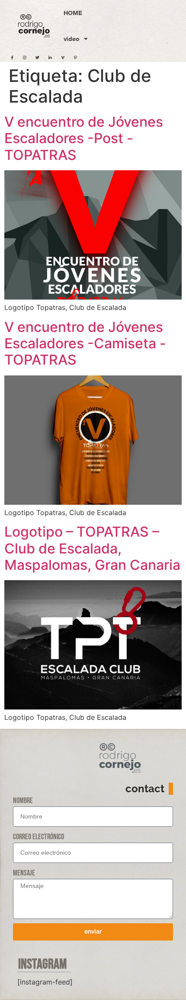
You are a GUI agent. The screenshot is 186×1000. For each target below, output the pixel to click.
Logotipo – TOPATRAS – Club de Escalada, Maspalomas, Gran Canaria (92, 548)
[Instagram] (24, 57)
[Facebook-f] (12, 57)
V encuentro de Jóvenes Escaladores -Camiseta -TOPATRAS (85, 344)
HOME (73, 12)
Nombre (23, 800)
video (72, 38)
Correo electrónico (38, 836)
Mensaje (24, 873)
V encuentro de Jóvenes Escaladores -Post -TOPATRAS (83, 138)
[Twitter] (37, 57)
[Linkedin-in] (50, 57)
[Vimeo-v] (62, 57)
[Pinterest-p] (75, 57)
